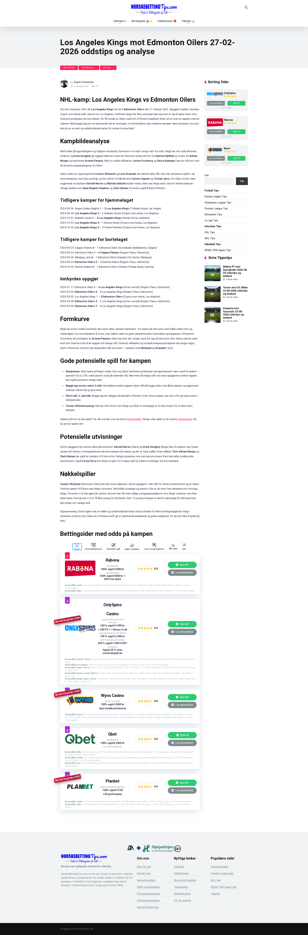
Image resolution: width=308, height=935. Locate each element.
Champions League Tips (218, 202)
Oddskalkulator (182, 893)
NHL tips (216, 880)
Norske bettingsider (185, 880)
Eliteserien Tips (213, 214)
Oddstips (179, 866)
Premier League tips (222, 873)
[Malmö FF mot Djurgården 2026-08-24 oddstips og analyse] (213, 280)
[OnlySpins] (80, 631)
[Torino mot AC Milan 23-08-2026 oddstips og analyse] (213, 301)
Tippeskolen (181, 887)
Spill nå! (184, 564)
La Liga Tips (211, 220)
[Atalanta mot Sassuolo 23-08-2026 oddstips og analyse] (213, 321)
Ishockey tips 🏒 (89, 67)
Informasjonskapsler (148, 900)
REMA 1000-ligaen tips (224, 887)
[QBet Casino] (80, 743)
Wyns (227, 148)
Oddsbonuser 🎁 (167, 21)
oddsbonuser (185, 419)
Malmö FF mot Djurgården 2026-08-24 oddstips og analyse (235, 271)
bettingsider (134, 419)
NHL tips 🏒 (108, 67)
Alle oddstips (69, 67)
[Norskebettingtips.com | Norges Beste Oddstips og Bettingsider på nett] (154, 9)
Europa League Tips (216, 196)
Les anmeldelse (184, 572)
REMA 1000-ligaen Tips (218, 250)
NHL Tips (210, 238)
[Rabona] (80, 576)
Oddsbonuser (181, 873)
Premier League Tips (216, 208)
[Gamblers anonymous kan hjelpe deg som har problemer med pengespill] (131, 851)
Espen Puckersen (84, 82)
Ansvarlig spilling (146, 880)
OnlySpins (230, 93)
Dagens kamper (219, 866)
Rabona (228, 119)
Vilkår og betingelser (148, 887)
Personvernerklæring (148, 893)
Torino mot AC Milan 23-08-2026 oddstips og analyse (235, 290)
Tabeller (215, 893)
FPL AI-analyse (182, 900)
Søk (207, 175)
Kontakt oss (144, 873)
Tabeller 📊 (188, 21)
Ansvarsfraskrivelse (148, 907)
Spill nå (184, 735)
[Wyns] (80, 706)
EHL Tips (210, 232)
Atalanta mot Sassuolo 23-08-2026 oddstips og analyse (233, 313)
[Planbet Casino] (80, 795)
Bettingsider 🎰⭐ (142, 21)
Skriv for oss (144, 866)
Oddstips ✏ (119, 21)
